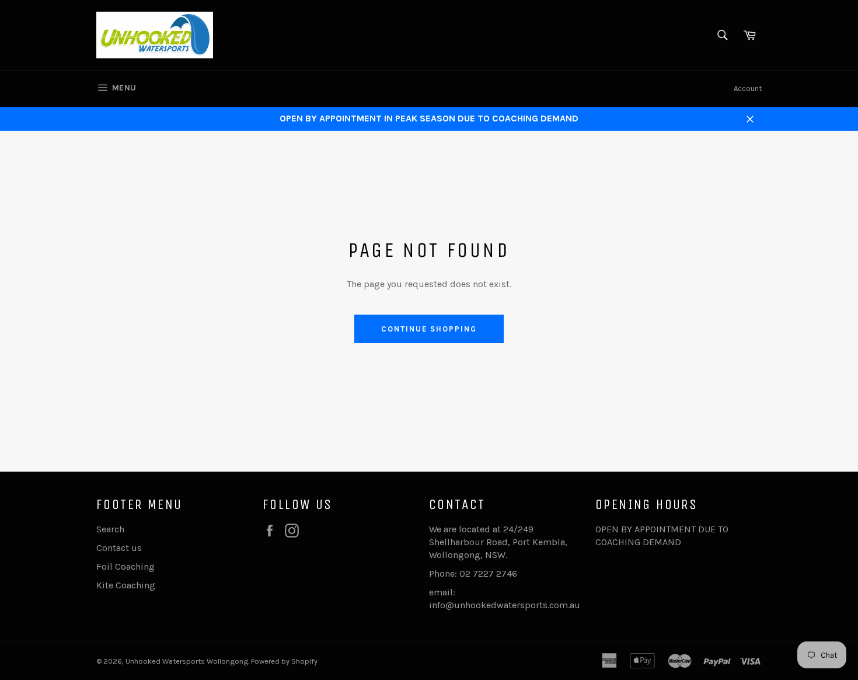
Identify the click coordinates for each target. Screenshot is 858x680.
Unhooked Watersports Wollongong (186, 661)
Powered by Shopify (284, 661)
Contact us (119, 547)
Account (748, 88)
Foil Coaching (125, 566)
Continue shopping (428, 329)
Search (110, 529)
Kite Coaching (125, 585)
